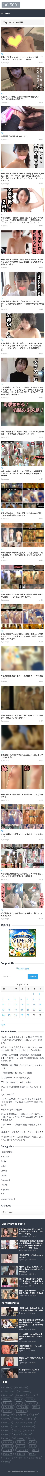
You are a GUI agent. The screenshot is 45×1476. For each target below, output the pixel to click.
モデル (7, 1422)
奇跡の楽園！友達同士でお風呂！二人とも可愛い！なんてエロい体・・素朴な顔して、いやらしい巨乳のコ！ (22, 554)
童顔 (18, 1419)
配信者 (21, 1454)
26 (15, 1015)
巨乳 (6, 1399)
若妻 (32, 1442)
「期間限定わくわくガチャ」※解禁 (16, 1072)
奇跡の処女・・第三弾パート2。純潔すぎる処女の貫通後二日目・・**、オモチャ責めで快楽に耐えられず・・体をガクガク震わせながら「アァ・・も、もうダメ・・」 (22, 177)
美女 (19, 1395)
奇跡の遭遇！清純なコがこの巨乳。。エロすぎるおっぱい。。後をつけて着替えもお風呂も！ (22, 875)
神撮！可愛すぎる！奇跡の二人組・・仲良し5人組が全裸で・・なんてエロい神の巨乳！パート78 (22, 432)
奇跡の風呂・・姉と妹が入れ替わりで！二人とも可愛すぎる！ (22, 795)
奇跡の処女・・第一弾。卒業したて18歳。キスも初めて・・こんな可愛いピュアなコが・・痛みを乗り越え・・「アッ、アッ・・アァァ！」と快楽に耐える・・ (22, 346)
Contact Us (34, 1471)
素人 (7, 1387)
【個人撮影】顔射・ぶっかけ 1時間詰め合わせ (31, 1347)
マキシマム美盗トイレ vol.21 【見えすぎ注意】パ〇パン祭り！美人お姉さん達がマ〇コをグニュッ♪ (22, 1102)
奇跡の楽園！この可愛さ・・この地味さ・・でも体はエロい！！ (22, 835)
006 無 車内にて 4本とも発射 (16, 1082)
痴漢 (6, 1430)
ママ (6, 1438)
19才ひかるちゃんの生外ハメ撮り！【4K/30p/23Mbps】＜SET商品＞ (31, 1269)
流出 (29, 1399)
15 (34, 1004)
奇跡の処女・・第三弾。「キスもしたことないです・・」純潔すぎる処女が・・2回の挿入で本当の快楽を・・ (22, 303)
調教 (31, 1422)
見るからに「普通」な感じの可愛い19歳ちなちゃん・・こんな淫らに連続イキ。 (20, 97)
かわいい (31, 1403)
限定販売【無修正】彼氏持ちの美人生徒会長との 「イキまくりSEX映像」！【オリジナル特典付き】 (31, 1323)
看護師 (26, 1434)
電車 (31, 1438)
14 (28, 1004)
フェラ (32, 1395)
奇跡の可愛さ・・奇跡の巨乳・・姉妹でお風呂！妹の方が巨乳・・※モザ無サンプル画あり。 (22, 595)
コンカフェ (21, 1458)
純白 (35, 1450)
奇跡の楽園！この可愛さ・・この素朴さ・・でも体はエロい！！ (22, 677)
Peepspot (5, 1180)
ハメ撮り (8, 1391)
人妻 (34, 1415)
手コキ (16, 1426)
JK (5, 1426)
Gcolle (3, 1175)
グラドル (7, 1442)
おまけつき (36, 1458)
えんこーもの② (8, 1094)
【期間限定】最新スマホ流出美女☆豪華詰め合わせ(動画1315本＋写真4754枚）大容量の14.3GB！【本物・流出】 (31, 1244)
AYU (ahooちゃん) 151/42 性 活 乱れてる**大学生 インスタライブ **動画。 (31, 1231)
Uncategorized (8, 1199)
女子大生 (8, 1407)
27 (21, 1015)
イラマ (21, 1446)
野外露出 (7, 1446)
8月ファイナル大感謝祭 (11, 1109)
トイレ (30, 1419)
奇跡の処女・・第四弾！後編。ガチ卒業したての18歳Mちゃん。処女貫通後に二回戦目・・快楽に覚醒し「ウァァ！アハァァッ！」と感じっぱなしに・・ (22, 219)
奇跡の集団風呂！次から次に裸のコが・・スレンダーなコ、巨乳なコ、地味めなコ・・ (22, 716)
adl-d (3, 1166)
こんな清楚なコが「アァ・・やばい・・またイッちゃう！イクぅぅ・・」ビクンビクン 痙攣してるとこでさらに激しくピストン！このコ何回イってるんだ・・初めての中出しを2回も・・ (22, 390)
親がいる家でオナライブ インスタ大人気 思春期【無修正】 (31, 1291)
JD (18, 1403)
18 (9, 1009)
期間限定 (8, 1415)
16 (40, 1004)
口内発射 (21, 1411)
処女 (19, 1422)
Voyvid (4, 1170)
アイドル (23, 1407)
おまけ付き (22, 1450)
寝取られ (18, 1438)
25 (9, 1015)
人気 (17, 1430)
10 (3, 1004)
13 (21, 1004)
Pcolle (3, 1161)
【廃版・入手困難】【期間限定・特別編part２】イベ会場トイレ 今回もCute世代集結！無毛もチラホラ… (22, 1057)
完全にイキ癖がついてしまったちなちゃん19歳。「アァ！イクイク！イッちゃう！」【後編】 (22, 58)
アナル (30, 1426)
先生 (32, 1446)
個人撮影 (20, 1387)
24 (3, 1015)
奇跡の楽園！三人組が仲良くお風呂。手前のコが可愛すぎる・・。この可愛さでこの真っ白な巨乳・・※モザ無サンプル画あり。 (22, 636)
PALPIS (4, 1184)
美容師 (6, 1462)
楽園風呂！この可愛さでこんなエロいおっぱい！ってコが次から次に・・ (22, 756)
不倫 (6, 1434)
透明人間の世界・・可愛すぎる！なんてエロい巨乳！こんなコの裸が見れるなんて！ (22, 514)
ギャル (7, 1411)
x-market (5, 1156)
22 (34, 1009)
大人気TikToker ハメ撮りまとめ (15, 1077)
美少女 (22, 1415)
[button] (5, 13)
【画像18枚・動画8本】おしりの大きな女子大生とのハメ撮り (31, 1309)
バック (28, 1430)
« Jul (3, 1024)
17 (3, 1009)
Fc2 (2, 54)
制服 (6, 1419)
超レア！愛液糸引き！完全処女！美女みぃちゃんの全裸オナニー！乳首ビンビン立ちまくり (31, 1281)
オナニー (24, 1391)
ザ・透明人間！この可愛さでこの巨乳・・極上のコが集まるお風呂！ (22, 914)
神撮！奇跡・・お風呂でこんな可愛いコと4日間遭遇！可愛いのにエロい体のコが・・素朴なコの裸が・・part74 (22, 473)
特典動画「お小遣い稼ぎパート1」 (14, 136)
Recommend (6, 1151)
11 (9, 1004)
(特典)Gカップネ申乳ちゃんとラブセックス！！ (22, 1132)
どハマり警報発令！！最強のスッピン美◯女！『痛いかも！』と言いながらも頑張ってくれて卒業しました (22, 1117)
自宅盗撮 (7, 1454)
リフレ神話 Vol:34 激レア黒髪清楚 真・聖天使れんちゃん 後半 (30, 1336)
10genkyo (5, 1189)
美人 (18, 1399)
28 (28, 1015)
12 (15, 1004)
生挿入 (21, 1442)
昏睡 (31, 1454)
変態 (36, 1407)
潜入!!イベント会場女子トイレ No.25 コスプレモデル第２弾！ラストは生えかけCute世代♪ (21, 1048)
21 (28, 1009)
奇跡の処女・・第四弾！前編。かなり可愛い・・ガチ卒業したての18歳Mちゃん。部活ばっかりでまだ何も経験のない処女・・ (22, 261)
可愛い (7, 1403)
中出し (7, 1395)
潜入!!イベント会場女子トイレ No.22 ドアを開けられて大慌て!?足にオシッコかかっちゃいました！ (21, 1040)
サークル (7, 1450)
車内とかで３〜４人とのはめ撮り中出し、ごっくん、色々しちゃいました (22, 1138)
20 (21, 1009)
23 (40, 1009)
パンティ (7, 1458)
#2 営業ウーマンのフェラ (29, 1370)
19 (15, 1009)
